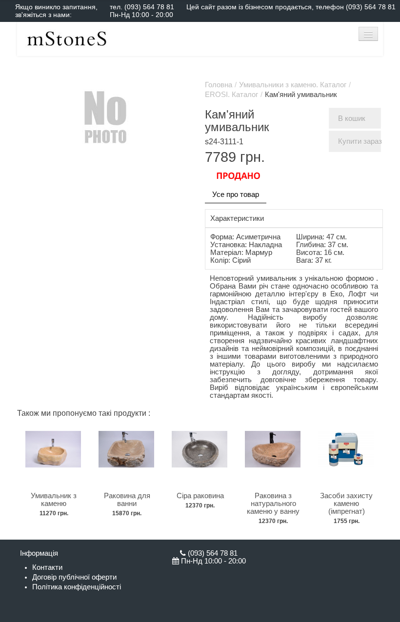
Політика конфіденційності (76, 587)
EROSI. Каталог (231, 94)
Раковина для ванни (127, 499)
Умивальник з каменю (54, 499)
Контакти (47, 567)
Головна (218, 85)
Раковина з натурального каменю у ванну (273, 503)
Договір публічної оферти (74, 577)
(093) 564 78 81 (149, 7)
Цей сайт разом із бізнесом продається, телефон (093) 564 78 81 (291, 7)
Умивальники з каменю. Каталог (292, 85)
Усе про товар (235, 194)
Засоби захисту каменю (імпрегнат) (346, 503)
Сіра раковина (200, 496)
